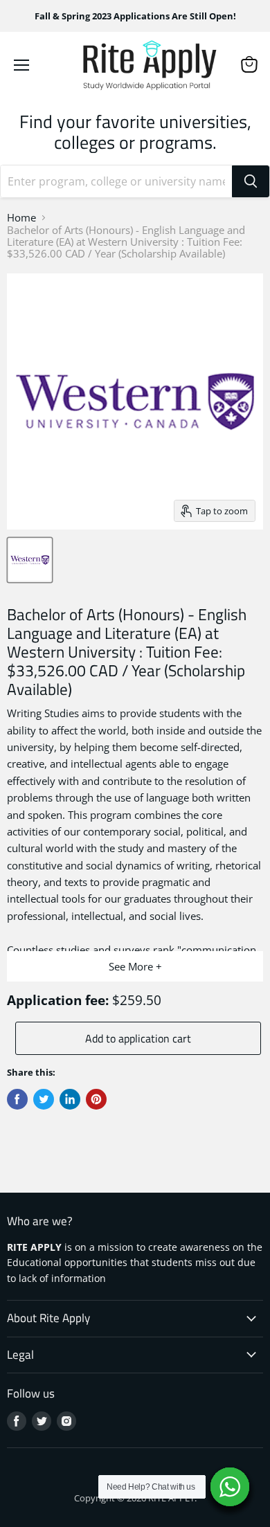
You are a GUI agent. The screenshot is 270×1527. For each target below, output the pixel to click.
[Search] (250, 181)
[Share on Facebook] (17, 1099)
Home (21, 218)
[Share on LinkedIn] (70, 1099)
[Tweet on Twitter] (43, 1099)
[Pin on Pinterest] (96, 1099)
